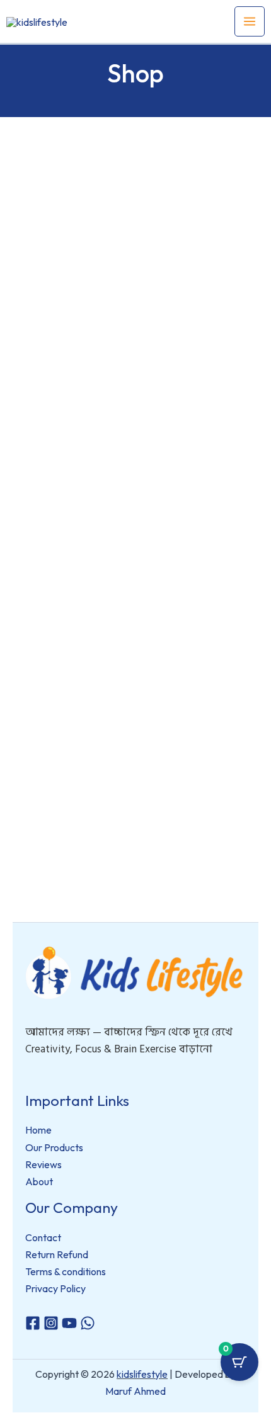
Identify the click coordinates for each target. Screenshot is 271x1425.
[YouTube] (69, 1323)
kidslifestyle (142, 1374)
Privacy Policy (55, 1288)
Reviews (43, 1164)
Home (38, 1130)
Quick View (72, 327)
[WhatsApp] (87, 1323)
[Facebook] (32, 1323)
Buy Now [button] (72, 400)
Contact (43, 1237)
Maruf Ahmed (135, 1391)
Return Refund (56, 1254)
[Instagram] (51, 1323)
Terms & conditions (65, 1271)
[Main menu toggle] (249, 21)
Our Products (54, 1147)
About (39, 1181)
